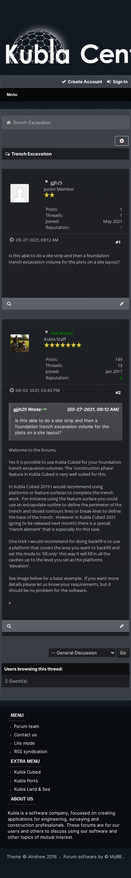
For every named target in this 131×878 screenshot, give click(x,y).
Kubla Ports (25, 780)
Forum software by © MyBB (93, 856)
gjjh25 (56, 183)
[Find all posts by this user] (9, 303)
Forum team (26, 726)
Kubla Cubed (27, 772)
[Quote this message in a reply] (122, 303)
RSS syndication (30, 751)
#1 (118, 242)
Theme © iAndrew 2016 (32, 856)
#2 (118, 392)
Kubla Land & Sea (31, 789)
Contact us (25, 734)
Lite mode (24, 743)
